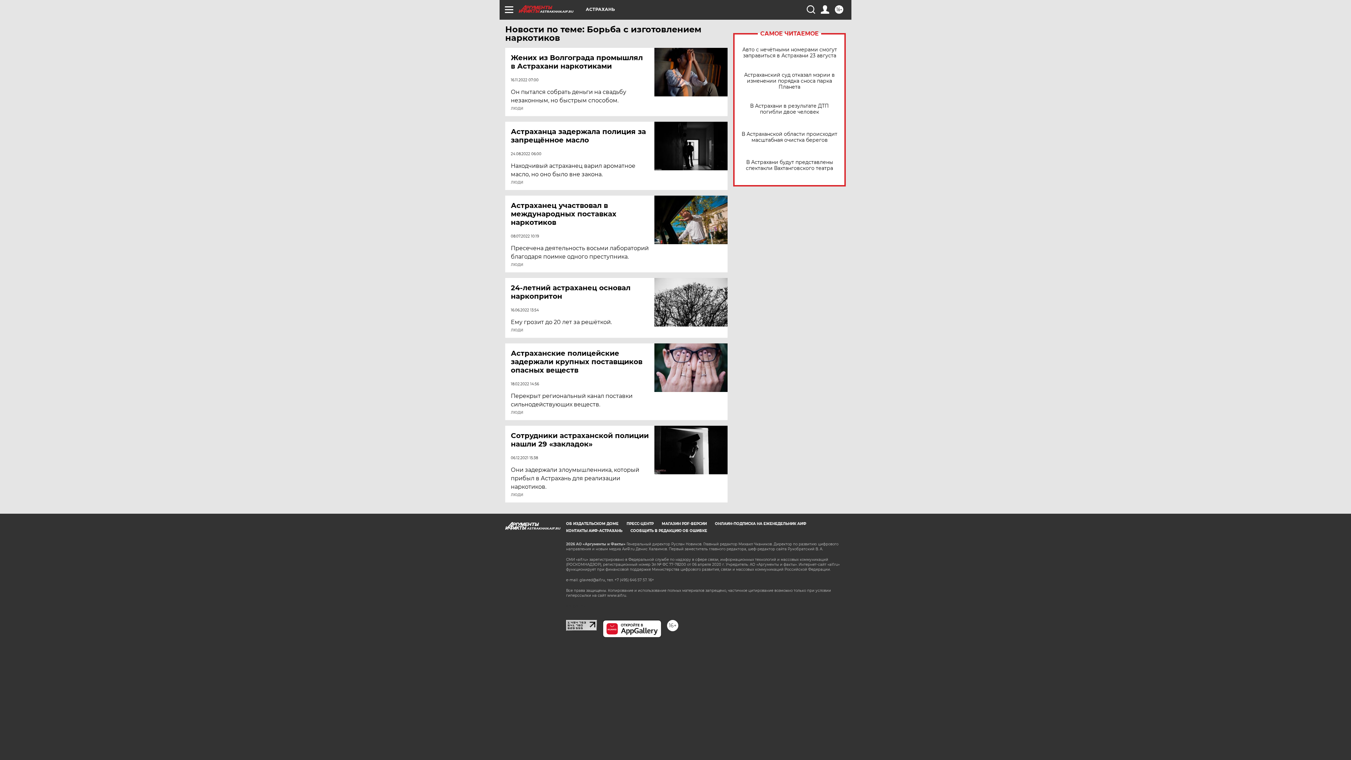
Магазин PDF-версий (684, 523)
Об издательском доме (592, 523)
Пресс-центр (640, 523)
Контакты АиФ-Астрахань (594, 530)
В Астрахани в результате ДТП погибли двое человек (789, 109)
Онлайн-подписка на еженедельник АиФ (760, 523)
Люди (517, 108)
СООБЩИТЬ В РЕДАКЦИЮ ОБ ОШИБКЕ (668, 530)
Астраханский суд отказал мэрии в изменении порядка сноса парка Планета (789, 81)
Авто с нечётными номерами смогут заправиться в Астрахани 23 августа (789, 53)
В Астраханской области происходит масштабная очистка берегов (789, 137)
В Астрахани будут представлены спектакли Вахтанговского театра (789, 165)
